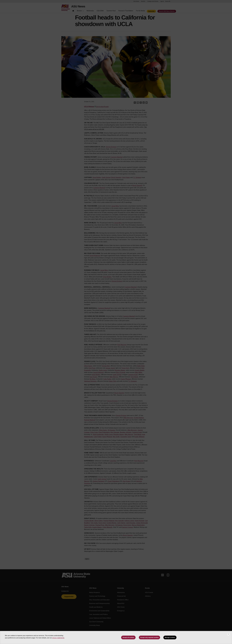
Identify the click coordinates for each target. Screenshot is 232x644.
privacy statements (58, 638)
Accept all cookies (128, 637)
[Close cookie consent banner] (228, 634)
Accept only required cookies (149, 637)
